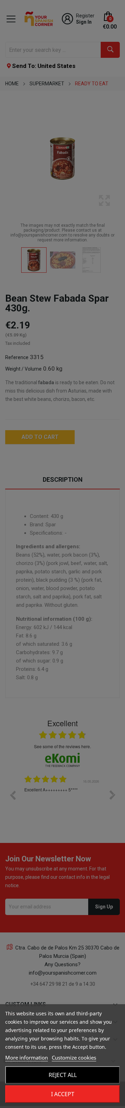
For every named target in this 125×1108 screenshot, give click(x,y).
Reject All (63, 1075)
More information (26, 1057)
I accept (62, 1094)
